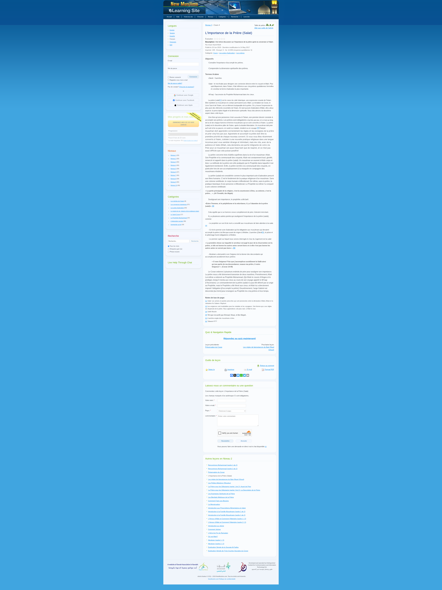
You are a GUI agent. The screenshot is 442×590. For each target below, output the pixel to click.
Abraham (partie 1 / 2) (216, 540)
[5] (206, 318)
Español (172, 36)
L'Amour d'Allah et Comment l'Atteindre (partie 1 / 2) (227, 519)
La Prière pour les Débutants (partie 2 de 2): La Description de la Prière (234, 490)
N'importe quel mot (175, 249)
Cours (215, 53)
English (172, 30)
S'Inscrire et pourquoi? (186, 87)
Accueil (169, 17)
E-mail (170, 61)
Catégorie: (209, 53)
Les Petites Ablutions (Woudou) (219, 483)
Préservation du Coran (213, 347)
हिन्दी (171, 45)
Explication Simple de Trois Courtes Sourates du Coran (228, 551)
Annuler (244, 441)
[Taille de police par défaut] (270, 25)
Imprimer (230, 369)
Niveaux (210, 17)
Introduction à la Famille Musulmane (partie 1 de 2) (226, 511)
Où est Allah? (213, 536)
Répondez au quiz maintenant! (240, 338)
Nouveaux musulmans (185, 8)
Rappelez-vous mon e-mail (178, 80)
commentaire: (211, 416)
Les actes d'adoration (227, 53)
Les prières (240, 53)
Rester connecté (175, 77)
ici (265, 446)
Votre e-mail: (210, 405)
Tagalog (172, 33)
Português (173, 42)
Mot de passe (172, 68)
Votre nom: (210, 400)
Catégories (222, 17)
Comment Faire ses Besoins (218, 501)
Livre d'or (247, 17)
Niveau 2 (208, 25)
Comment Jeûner (214, 529)
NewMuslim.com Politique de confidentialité (221, 579)
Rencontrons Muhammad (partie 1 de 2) (222, 465)
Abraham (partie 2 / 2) (216, 544)
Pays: (208, 411)
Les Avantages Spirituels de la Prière (221, 494)
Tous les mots (174, 246)
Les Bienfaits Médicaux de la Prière (221, 497)
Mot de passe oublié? (175, 83)
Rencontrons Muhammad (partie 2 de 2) (222, 469)
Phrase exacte (174, 252)
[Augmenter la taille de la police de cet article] (267, 25)
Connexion (193, 77)
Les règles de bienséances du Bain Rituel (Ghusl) (226, 479)
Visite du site (188, 17)
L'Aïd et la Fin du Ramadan (218, 533)
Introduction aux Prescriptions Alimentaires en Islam (227, 508)
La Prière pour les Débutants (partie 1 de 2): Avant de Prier (229, 486)
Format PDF (269, 369)
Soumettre (225, 441)
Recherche (234, 17)
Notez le (211, 369)
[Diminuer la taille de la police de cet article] (273, 25)
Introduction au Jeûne (216, 526)
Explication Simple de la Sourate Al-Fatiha (223, 547)
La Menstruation (214, 504)
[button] (169, 155)
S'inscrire (200, 17)
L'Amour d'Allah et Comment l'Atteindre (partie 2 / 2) (227, 522)
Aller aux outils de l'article (263, 28)
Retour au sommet (267, 366)
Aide (177, 17)
